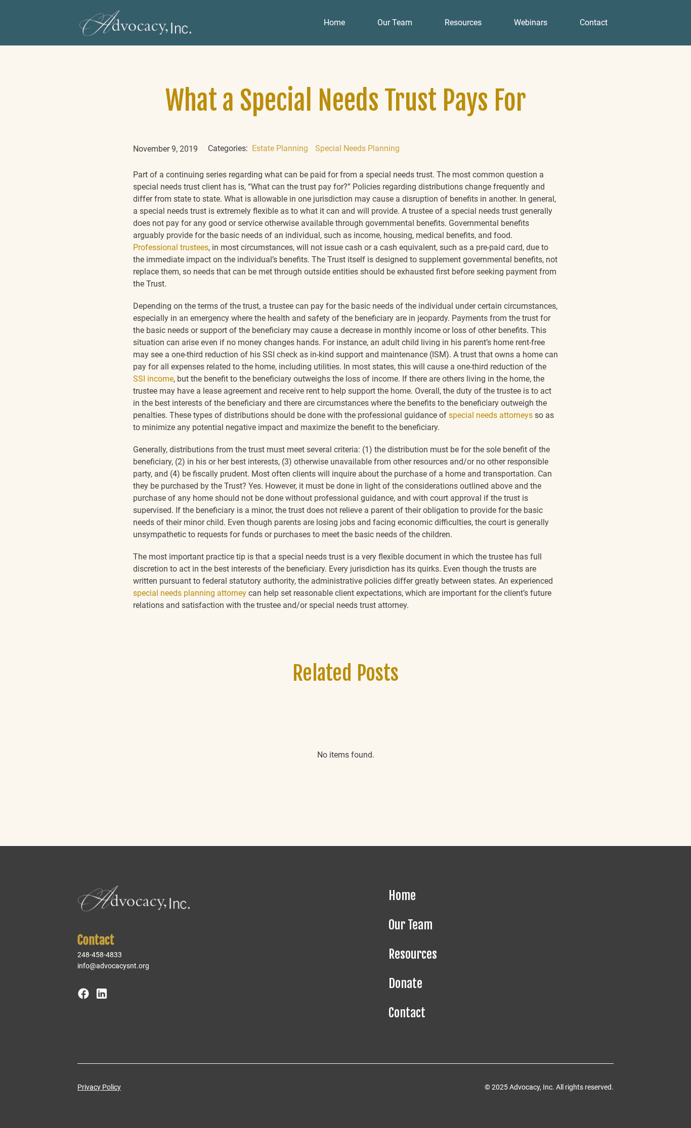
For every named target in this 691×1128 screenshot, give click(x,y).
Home (334, 22)
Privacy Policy (99, 1087)
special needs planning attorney (189, 593)
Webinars (530, 22)
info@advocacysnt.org (113, 966)
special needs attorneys (491, 415)
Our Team (394, 22)
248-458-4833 (99, 955)
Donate (405, 983)
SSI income (153, 379)
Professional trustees (170, 247)
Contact (594, 22)
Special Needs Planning (357, 148)
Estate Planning (280, 148)
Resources (463, 22)
